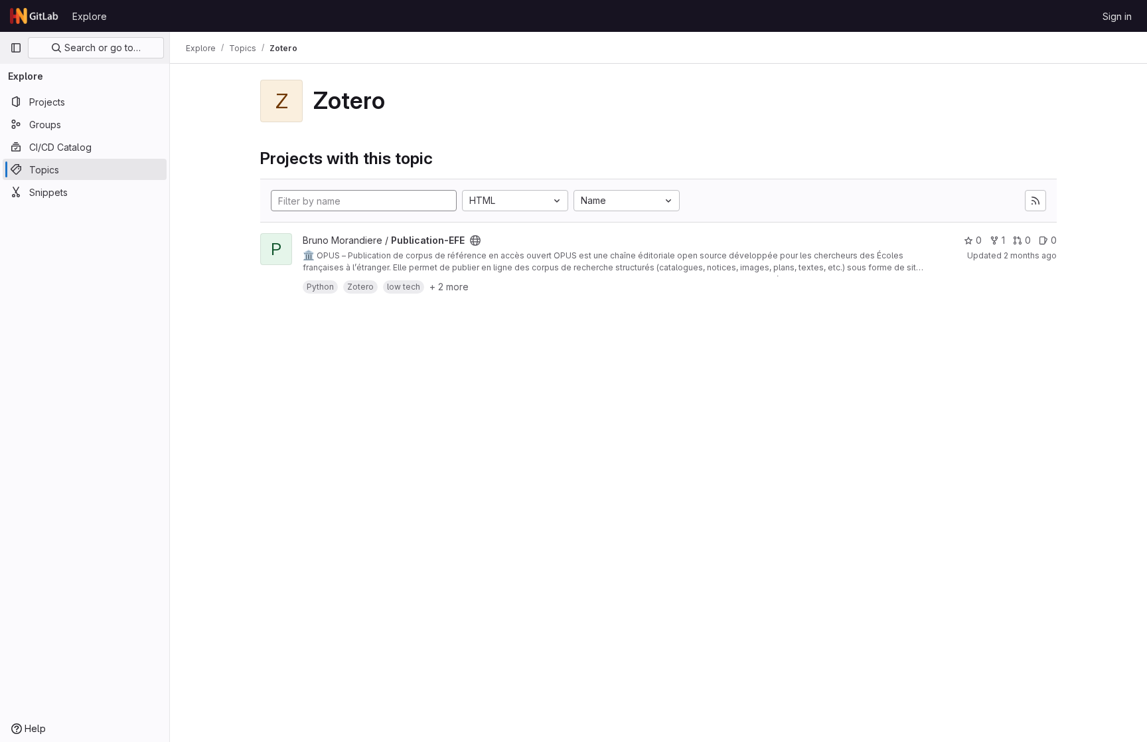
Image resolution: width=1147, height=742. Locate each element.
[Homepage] (34, 16)
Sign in (1117, 16)
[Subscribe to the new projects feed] (1035, 200)
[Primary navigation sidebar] (16, 47)
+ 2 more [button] (449, 286)
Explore (89, 16)
